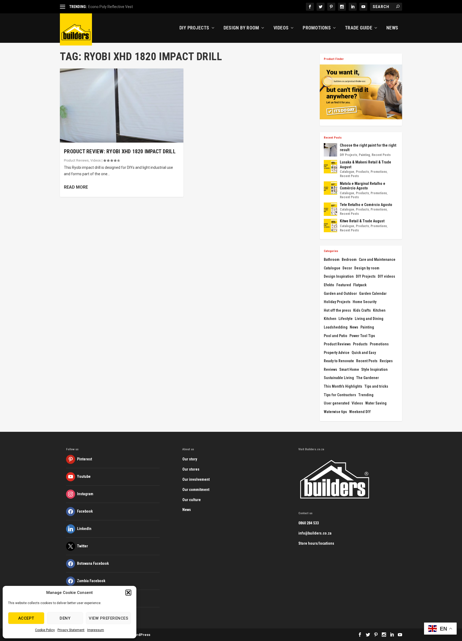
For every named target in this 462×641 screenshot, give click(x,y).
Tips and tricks (376, 386)
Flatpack (360, 285)
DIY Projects (194, 28)
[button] (128, 592)
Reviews (330, 369)
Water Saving (376, 403)
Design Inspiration (339, 276)
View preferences (108, 618)
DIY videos (386, 276)
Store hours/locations (316, 543)
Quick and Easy (364, 352)
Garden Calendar (373, 293)
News (392, 28)
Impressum (95, 630)
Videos (281, 28)
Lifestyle (345, 318)
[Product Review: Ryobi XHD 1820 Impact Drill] (121, 105)
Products (362, 172)
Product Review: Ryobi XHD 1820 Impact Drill (120, 151)
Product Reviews (76, 160)
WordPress (141, 635)
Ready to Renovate (339, 361)
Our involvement (196, 479)
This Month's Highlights (343, 386)
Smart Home (349, 369)
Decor (347, 268)
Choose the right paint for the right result (368, 147)
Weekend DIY (360, 412)
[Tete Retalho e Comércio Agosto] (330, 209)
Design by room (366, 268)
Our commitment (195, 489)
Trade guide (358, 28)
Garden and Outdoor (340, 293)
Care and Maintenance (377, 259)
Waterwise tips (335, 412)
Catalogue (347, 172)
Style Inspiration (374, 369)
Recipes (386, 361)
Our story (189, 459)
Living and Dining (369, 318)
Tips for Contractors (340, 395)
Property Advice (336, 352)
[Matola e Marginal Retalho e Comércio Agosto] (330, 188)
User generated (336, 403)
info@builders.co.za (315, 533)
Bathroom (332, 259)
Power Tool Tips (362, 336)
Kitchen (379, 310)
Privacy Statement (70, 630)
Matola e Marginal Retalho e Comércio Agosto (362, 185)
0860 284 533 (308, 523)
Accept (26, 618)
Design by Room (241, 28)
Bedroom (349, 259)
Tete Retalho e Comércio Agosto (366, 205)
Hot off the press (337, 310)
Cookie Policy (45, 630)
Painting (364, 155)
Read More (76, 187)
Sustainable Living (339, 378)
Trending (366, 395)
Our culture (191, 500)
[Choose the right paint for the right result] (330, 150)
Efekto (329, 285)
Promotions (317, 28)
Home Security (364, 302)
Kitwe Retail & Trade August (362, 221)
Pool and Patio (335, 336)
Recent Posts (381, 155)
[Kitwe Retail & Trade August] (330, 225)
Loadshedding (336, 327)
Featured (343, 285)
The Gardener (367, 378)
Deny (65, 618)
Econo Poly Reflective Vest (110, 7)
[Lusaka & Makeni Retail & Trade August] (330, 166)
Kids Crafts (362, 310)
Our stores (190, 469)
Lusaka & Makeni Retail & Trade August (365, 164)
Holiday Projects (337, 302)
